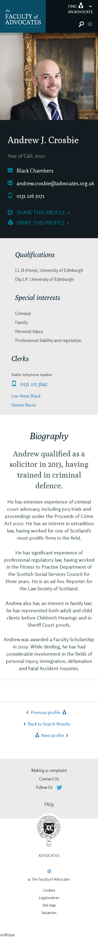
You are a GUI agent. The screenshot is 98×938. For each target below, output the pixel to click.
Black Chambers (34, 171)
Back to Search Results (49, 724)
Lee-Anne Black (26, 396)
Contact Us (49, 778)
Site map (49, 905)
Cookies (49, 890)
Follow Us (45, 787)
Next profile (52, 735)
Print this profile (40, 223)
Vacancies (49, 912)
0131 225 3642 (33, 384)
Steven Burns (23, 405)
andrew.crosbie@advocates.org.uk (54, 183)
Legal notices (49, 897)
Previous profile (46, 712)
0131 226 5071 (29, 196)
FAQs (49, 804)
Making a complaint (49, 770)
